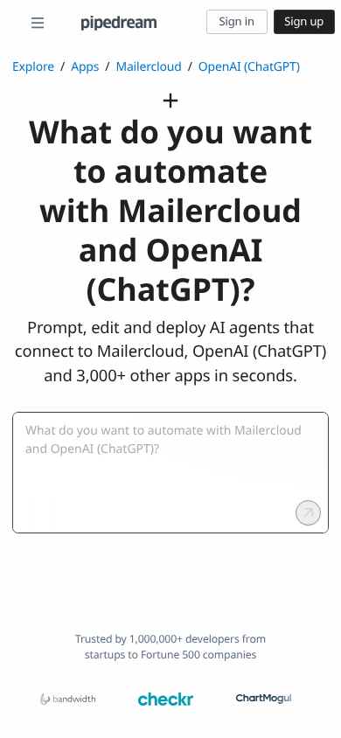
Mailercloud (148, 67)
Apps (85, 67)
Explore (33, 67)
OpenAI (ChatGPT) (249, 67)
